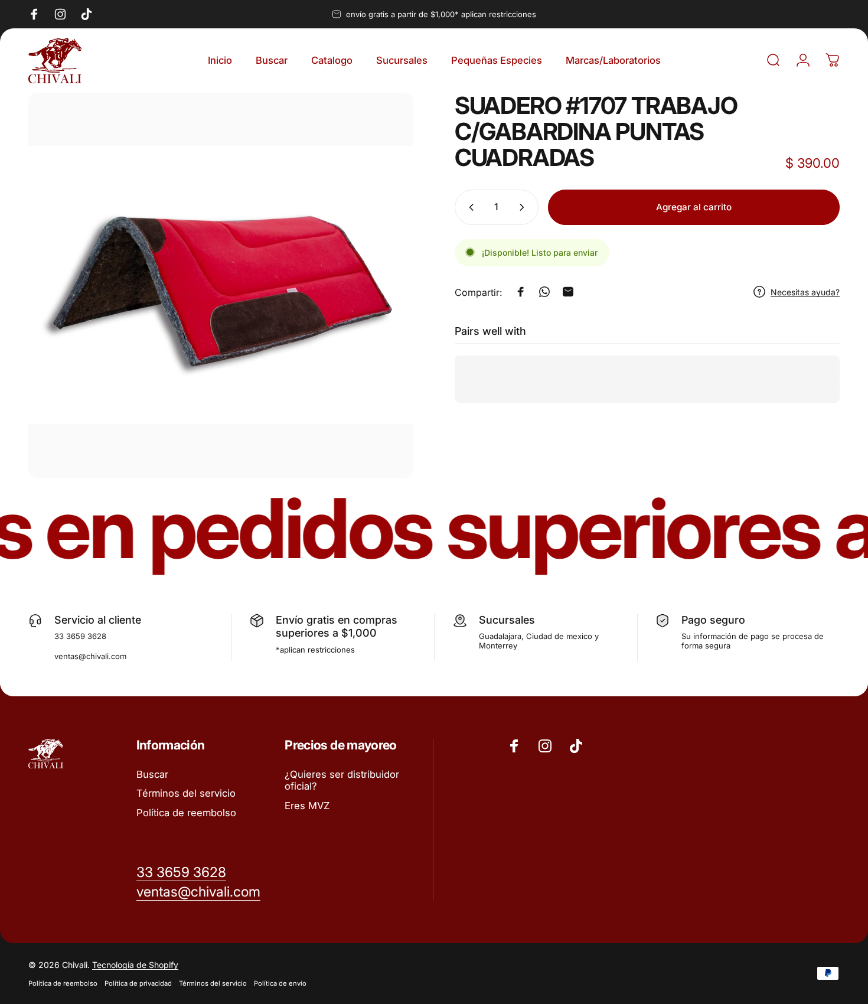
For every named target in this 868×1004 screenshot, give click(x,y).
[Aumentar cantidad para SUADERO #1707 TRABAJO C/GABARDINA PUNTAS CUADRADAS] (524, 207)
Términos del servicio (186, 793)
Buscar (152, 774)
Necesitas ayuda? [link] (805, 291)
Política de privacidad (138, 983)
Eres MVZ (307, 805)
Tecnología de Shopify (135, 965)
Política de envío (280, 983)
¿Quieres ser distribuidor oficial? (342, 780)
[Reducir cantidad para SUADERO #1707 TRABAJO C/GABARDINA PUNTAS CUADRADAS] (468, 207)
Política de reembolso (186, 813)
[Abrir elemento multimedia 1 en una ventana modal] (220, 285)
